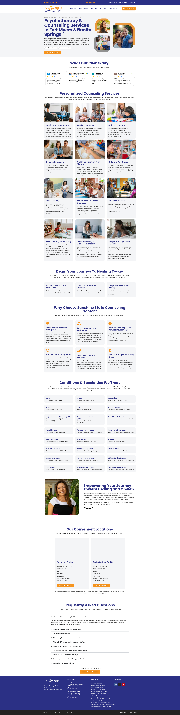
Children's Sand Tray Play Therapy (88, 163)
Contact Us (132, 2)
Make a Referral (122, 2)
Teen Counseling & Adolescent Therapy (86, 242)
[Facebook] (115, 684)
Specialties (103, 9)
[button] (134, 78)
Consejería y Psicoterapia (97, 683)
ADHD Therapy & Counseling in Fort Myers (101, 702)
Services (73, 9)
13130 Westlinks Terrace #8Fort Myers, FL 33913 (75, 685)
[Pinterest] (123, 684)
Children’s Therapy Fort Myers (98, 689)
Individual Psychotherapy (57, 125)
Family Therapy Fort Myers (97, 687)
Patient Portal (113, 2)
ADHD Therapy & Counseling (58, 241)
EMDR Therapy (52, 201)
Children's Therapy (116, 125)
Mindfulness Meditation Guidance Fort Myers (101, 698)
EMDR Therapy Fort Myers (97, 697)
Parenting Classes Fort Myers (97, 700)
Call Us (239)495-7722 (50, 2)
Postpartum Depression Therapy (119, 242)
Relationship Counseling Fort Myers (99, 691)
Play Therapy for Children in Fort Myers (100, 695)
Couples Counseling (55, 162)
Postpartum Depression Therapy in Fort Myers (101, 706)
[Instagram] (119, 684)
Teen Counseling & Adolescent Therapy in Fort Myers (103, 704)
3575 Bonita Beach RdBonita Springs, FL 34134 (74, 694)
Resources (113, 9)
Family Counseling (85, 125)
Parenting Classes (116, 201)
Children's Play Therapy (118, 162)
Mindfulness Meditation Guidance (87, 202)
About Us (94, 9)
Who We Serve (83, 9)
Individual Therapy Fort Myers (98, 685)
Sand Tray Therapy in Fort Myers (98, 693)
